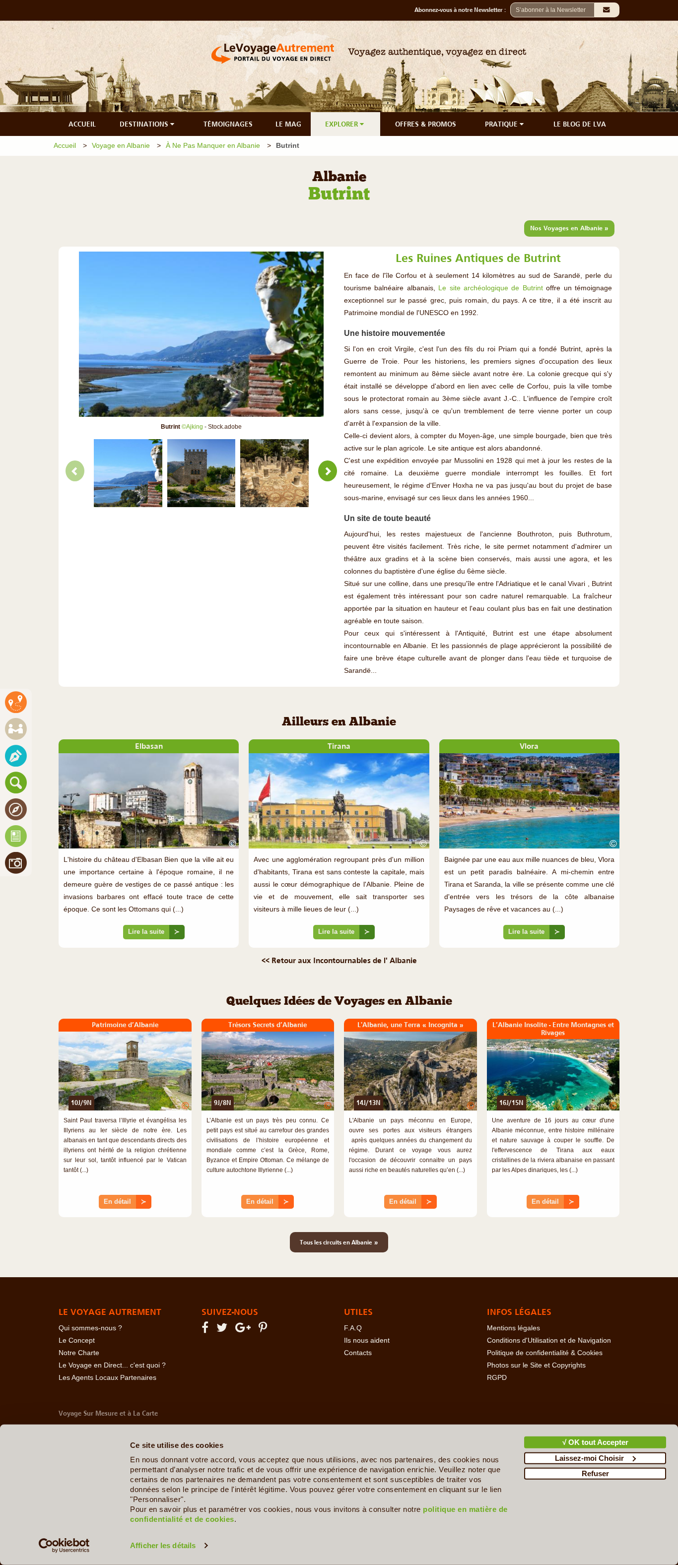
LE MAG (288, 124)
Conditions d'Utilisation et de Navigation (549, 1340)
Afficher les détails (163, 1545)
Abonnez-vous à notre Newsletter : (462, 9)
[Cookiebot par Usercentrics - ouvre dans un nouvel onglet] (64, 1545)
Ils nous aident (367, 1340)
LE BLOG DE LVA (579, 124)
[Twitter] (223, 1329)
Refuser (595, 1473)
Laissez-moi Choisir (589, 1457)
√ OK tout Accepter (595, 1442)
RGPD (497, 1377)
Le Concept (77, 1340)
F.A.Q (353, 1328)
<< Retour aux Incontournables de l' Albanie (339, 960)
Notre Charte (79, 1353)
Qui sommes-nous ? (90, 1328)
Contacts (358, 1353)
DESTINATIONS (145, 124)
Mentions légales (513, 1328)
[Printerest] (264, 1329)
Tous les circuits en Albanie (339, 1242)
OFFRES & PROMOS (425, 124)
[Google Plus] (244, 1329)
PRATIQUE (502, 124)
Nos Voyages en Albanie (569, 228)
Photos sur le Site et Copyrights (536, 1365)
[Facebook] (206, 1329)
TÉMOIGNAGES (228, 124)
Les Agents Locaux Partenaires (107, 1377)
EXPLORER (342, 124)
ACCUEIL (82, 124)
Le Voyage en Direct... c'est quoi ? (112, 1365)
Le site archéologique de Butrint (490, 288)
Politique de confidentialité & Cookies (545, 1353)
